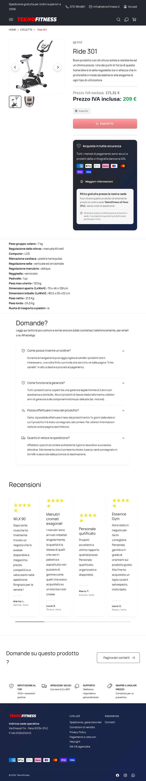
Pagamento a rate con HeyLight (83, 739)
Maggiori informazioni (99, 181)
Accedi (132, 7)
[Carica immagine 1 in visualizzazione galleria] (15, 102)
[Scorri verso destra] (50, 67)
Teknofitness (23, 775)
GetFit (78, 42)
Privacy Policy (78, 732)
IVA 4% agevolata (80, 746)
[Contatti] (126, 19)
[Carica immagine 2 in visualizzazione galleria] (29, 102)
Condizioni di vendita (82, 727)
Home (12, 29)
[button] (11, 19)
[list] (73, 555)
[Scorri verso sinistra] (22, 67)
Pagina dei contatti (116, 658)
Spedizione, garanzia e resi (85, 722)
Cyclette (26, 29)
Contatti (110, 722)
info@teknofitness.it (106, 7)
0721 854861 (77, 7)
